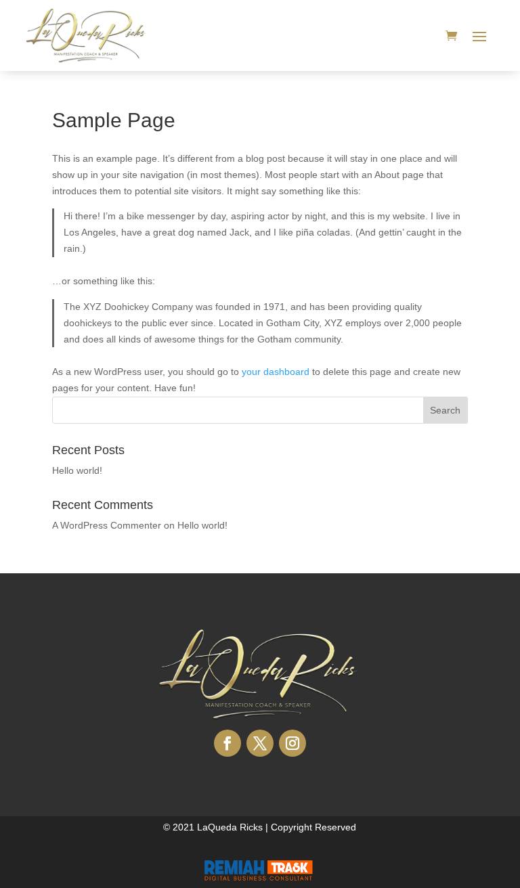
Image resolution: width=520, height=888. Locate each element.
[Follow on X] (260, 743)
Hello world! (77, 470)
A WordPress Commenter (106, 525)
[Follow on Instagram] (292, 743)
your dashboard (275, 371)
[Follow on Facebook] (227, 743)
